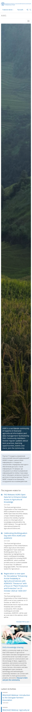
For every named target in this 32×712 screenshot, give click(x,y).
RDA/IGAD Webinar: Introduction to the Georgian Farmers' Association (16, 697)
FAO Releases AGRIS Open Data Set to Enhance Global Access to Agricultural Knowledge (15, 498)
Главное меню (7, 10)
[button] (29, 9)
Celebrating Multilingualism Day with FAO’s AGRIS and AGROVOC (15, 535)
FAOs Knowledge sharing (12, 647)
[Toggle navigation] (28, 21)
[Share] (26, 9)
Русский (20, 10)
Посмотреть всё (22, 622)
